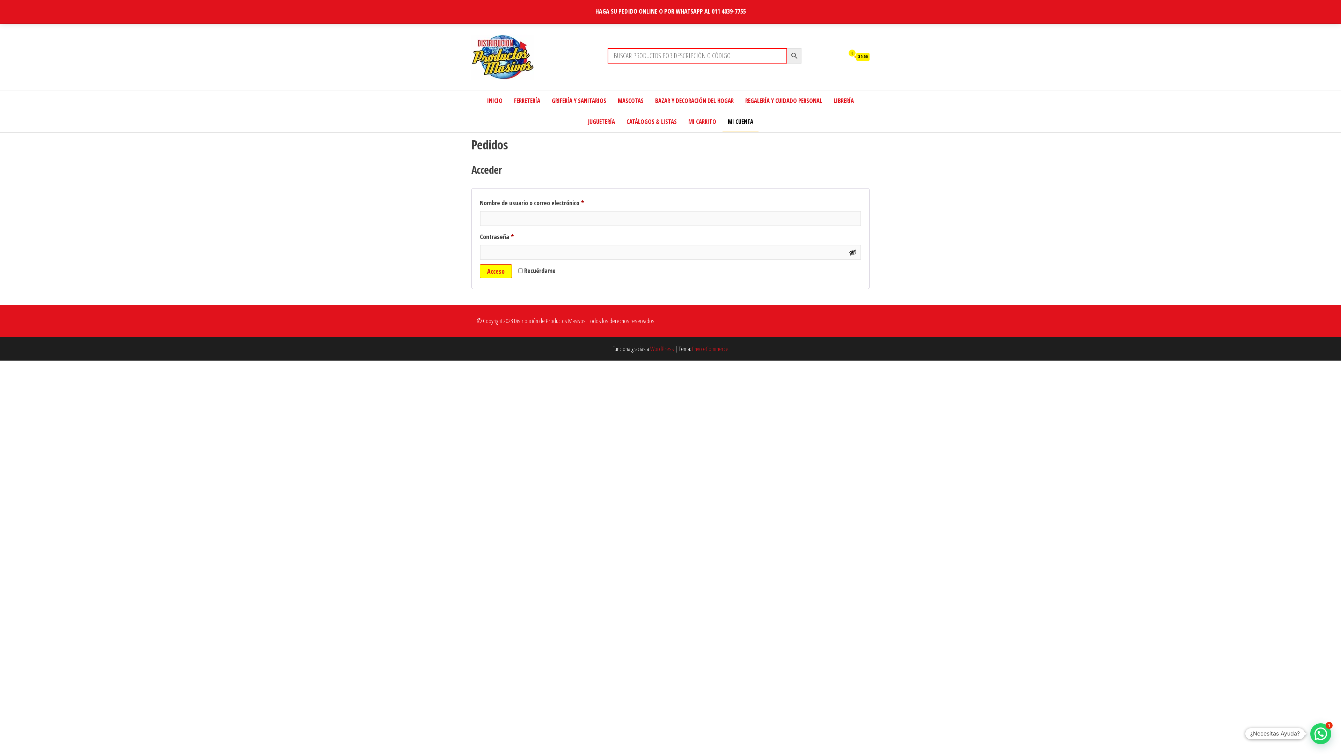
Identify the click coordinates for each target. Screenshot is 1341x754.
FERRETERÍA (527, 101)
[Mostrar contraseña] (853, 252)
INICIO (495, 101)
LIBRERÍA (844, 101)
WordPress (662, 349)
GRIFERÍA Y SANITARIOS (579, 101)
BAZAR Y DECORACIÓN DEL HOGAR (694, 101)
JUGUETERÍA (601, 122)
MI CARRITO (702, 122)
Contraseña (511, 236)
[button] (1320, 733)
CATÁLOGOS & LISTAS (651, 122)
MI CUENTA (740, 122)
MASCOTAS (631, 101)
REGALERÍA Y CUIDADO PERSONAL (783, 101)
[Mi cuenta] (838, 56)
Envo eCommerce (710, 349)
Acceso (496, 271)
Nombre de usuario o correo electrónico (546, 202)
